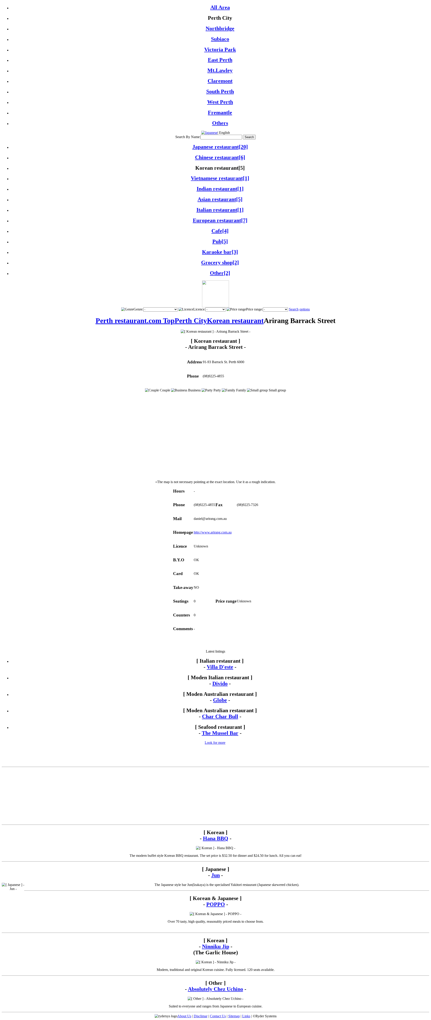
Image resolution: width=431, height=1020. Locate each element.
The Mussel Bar (220, 733)
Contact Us (218, 1016)
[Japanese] (209, 133)
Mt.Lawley (220, 70)
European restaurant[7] (220, 220)
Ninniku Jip (215, 946)
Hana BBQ (215, 838)
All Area (220, 7)
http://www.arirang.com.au (213, 532)
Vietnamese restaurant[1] (220, 178)
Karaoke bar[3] (220, 252)
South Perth (220, 91)
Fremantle (220, 112)
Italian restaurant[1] (220, 210)
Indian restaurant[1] (220, 189)
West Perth (220, 102)
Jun (215, 875)
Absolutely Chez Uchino (215, 989)
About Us (184, 1016)
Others (220, 123)
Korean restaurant (235, 321)
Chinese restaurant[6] (220, 157)
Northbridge (220, 28)
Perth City (191, 321)
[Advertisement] (215, 642)
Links (246, 1016)
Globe (220, 700)
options (304, 309)
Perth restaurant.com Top (135, 321)
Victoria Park (220, 49)
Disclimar (200, 1016)
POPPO (215, 904)
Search (294, 309)
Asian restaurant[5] (220, 199)
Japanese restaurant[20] (220, 147)
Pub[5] (220, 241)
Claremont (220, 81)
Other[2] (220, 273)
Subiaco (220, 39)
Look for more (215, 742)
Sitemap (234, 1016)
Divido (220, 683)
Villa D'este (220, 667)
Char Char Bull (220, 716)
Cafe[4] (220, 231)
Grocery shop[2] (220, 262)
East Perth (220, 60)
